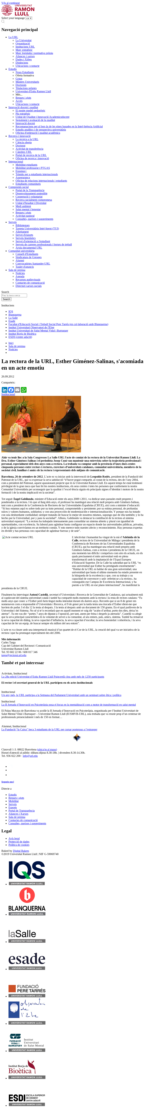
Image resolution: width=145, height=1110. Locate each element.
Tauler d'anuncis (25, 266)
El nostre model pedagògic (30, 110)
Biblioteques (23, 225)
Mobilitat (13, 801)
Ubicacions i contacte (27, 65)
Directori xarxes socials (29, 285)
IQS (10, 311)
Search (5, 291)
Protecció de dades (18, 841)
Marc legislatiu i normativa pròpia (34, 53)
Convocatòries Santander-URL (33, 263)
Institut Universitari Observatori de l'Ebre (31, 327)
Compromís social (18, 187)
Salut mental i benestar (28, 209)
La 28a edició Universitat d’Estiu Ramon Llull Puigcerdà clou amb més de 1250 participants (52, 676)
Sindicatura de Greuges (29, 257)
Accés (19, 100)
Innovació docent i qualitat (23, 107)
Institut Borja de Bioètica (22, 333)
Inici (10, 342)
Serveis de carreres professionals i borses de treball (44, 244)
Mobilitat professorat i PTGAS (33, 167)
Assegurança (23, 177)
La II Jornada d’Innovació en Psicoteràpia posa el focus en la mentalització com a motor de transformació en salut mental (68, 704)
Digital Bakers (21, 850)
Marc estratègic (24, 49)
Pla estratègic (23, 113)
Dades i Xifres (24, 59)
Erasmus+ (21, 171)
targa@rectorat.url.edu (13, 655)
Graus (19, 78)
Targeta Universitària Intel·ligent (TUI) (37, 228)
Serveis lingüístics (26, 238)
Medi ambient (23, 206)
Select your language (13, 17)
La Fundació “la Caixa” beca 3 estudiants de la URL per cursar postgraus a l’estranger (49, 729)
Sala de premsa (16, 269)
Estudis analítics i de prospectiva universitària (41, 129)
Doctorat (20, 145)
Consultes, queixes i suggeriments (34, 218)
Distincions (22, 62)
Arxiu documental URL (29, 247)
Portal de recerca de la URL (31, 155)
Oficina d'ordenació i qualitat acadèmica (38, 132)
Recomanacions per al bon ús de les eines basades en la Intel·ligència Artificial (59, 126)
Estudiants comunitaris (28, 183)
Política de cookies (18, 844)
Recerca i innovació (19, 136)
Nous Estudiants (25, 72)
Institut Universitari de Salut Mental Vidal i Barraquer (38, 330)
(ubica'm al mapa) (47, 749)
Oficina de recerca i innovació (32, 158)
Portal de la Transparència (30, 190)
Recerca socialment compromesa (34, 199)
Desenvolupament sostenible (31, 193)
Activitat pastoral (25, 215)
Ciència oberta (24, 142)
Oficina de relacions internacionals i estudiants (41, 180)
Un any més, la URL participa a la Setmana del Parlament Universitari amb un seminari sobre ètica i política (61, 695)
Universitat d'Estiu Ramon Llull (33, 91)
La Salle (13, 317)
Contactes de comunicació (30, 282)
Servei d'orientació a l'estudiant (33, 241)
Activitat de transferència (29, 148)
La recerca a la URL (27, 139)
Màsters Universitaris (27, 81)
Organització (23, 43)
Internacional (15, 161)
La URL (13, 37)
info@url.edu (30, 755)
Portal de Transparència (21, 810)
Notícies (20, 273)
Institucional (8, 394)
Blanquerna (14, 314)
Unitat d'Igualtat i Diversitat (31, 202)
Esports (12, 807)
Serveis (12, 222)
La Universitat (23, 40)
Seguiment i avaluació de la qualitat (35, 120)
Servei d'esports (24, 234)
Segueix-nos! (7, 781)
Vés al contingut (10, 2)
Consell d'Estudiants (27, 254)
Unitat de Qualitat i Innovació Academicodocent (42, 116)
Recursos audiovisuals (28, 279)
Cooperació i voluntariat (29, 196)
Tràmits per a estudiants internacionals (37, 174)
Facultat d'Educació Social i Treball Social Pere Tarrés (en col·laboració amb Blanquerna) (58, 324)
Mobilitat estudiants (26, 164)
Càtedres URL (24, 151)
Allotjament (22, 231)
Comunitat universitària (21, 250)
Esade (11, 321)
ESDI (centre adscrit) (20, 336)
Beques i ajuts (23, 97)
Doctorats (21, 84)
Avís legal (14, 838)
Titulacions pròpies (26, 88)
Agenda (20, 276)
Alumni (20, 260)
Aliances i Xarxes (18, 813)
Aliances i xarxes (25, 56)
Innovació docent (25, 123)
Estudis (12, 69)
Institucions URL (25, 46)
